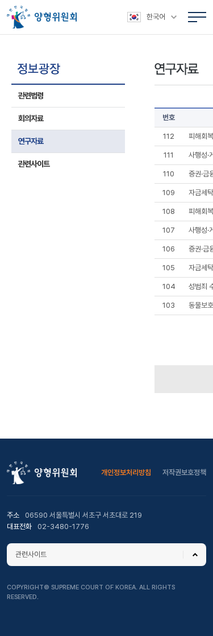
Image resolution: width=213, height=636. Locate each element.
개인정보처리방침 (126, 472)
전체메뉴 (197, 17)
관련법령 (30, 95)
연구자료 (30, 141)
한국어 (156, 17)
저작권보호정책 (184, 472)
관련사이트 (33, 163)
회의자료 (30, 118)
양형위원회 (42, 17)
